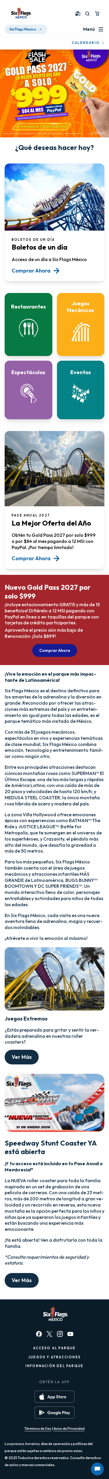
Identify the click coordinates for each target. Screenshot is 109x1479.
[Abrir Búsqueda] (87, 13)
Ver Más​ (22, 1057)
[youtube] (70, 1333)
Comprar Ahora (54, 650)
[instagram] (59, 1333)
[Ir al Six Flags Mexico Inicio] (20, 13)
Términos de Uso (37, 1428)
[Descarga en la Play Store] (54, 1412)
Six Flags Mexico (22, 29)
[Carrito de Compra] (97, 13)
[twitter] (49, 1333)
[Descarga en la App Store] (54, 1396)
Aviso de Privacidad (69, 1428)
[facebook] (38, 1333)
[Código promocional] (78, 13)
